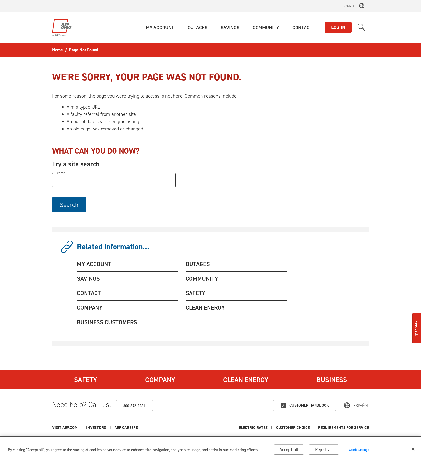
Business (331, 379)
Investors (96, 427)
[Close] (413, 449)
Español (348, 6)
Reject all (324, 449)
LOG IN (338, 27)
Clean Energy (245, 379)
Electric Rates (253, 427)
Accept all (288, 449)
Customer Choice (293, 427)
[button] (160, 27)
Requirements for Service (343, 427)
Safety (85, 379)
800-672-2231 (134, 405)
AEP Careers (126, 427)
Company (160, 379)
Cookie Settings (359, 449)
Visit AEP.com (65, 427)
